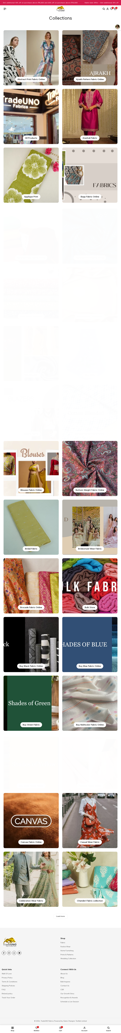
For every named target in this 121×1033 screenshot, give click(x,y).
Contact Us (64, 986)
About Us (64, 974)
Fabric (62, 943)
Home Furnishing (66, 951)
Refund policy (7, 994)
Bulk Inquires (65, 982)
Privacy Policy (7, 978)
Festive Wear (65, 947)
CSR (62, 990)
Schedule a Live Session (69, 1002)
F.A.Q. (4, 990)
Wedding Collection (68, 959)
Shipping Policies (8, 986)
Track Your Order (8, 998)
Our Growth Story (67, 994)
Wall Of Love (7, 974)
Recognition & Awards (69, 998)
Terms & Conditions (9, 982)
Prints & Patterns (66, 955)
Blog (62, 978)
